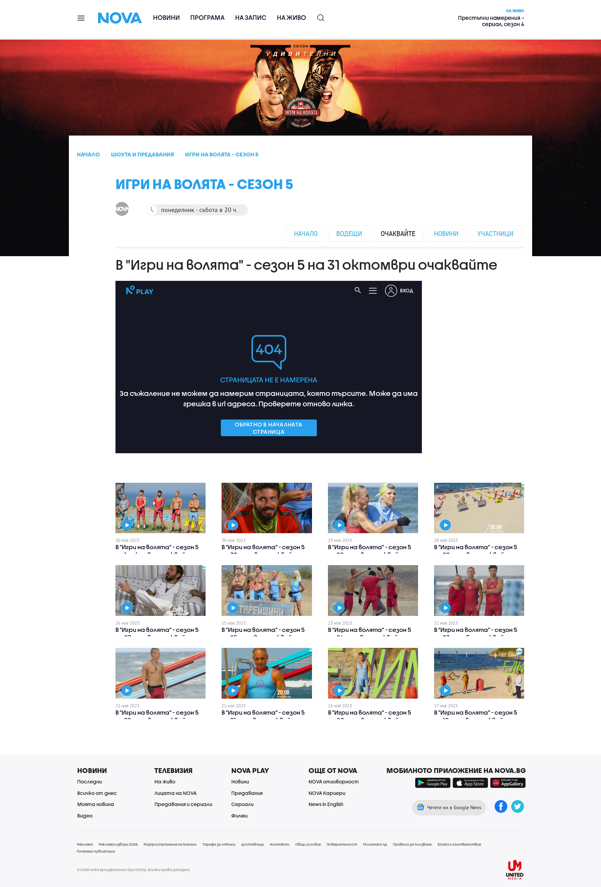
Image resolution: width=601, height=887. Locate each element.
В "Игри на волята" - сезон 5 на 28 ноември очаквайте (475, 551)
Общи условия (308, 844)
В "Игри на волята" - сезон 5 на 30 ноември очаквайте (263, 551)
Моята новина (95, 804)
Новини (166, 17)
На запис (250, 17)
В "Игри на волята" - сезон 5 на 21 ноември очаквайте (263, 716)
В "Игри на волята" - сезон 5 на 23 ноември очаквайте (475, 633)
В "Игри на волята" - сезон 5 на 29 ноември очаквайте (369, 551)
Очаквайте (398, 233)
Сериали (242, 804)
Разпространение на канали (170, 844)
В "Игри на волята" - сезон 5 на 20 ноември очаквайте (369, 716)
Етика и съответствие (459, 844)
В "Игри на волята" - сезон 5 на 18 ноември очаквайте (475, 716)
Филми (239, 816)
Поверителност (342, 844)
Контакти (279, 844)
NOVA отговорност (333, 781)
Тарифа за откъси (218, 844)
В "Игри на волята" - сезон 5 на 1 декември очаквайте (157, 551)
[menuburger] (81, 17)
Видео (85, 816)
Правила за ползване (412, 844)
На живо (291, 17)
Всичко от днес (97, 793)
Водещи (349, 233)
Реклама (85, 844)
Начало (306, 233)
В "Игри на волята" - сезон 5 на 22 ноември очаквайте (157, 716)
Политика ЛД (375, 844)
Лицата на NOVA (175, 793)
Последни (89, 781)
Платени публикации (96, 851)
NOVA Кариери (326, 793)
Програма (207, 17)
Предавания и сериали (183, 804)
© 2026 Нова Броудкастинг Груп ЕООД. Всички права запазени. (134, 870)
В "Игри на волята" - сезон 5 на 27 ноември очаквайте (157, 633)
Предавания (247, 793)
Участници (495, 233)
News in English (325, 804)
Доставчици (252, 844)
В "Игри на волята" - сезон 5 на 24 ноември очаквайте (369, 633)
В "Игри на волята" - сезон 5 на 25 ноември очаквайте (263, 633)
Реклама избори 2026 (118, 844)
